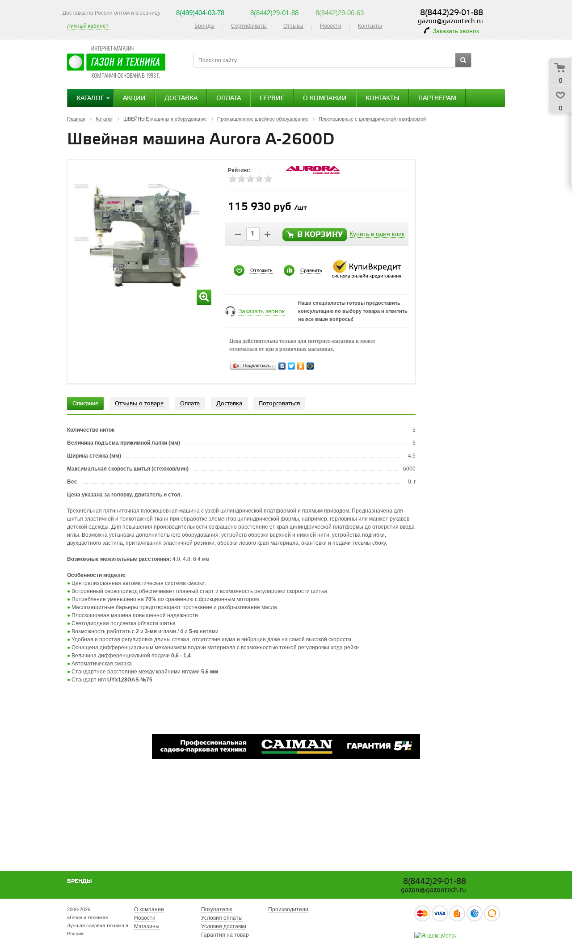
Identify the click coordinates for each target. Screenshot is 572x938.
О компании (325, 98)
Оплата (228, 98)
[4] (259, 178)
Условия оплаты (222, 918)
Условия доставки (223, 926)
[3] (250, 178)
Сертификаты (249, 26)
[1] (232, 178)
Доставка (181, 98)
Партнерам (437, 98)
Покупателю (216, 909)
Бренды (204, 26)
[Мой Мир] (310, 366)
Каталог (90, 98)
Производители (288, 909)
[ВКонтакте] (282, 366)
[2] (241, 178)
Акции (134, 98)
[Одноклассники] (301, 366)
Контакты (370, 26)
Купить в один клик (376, 233)
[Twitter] (291, 366)
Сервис (272, 98)
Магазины (147, 926)
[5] (268, 178)
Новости (330, 26)
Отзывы (293, 26)
